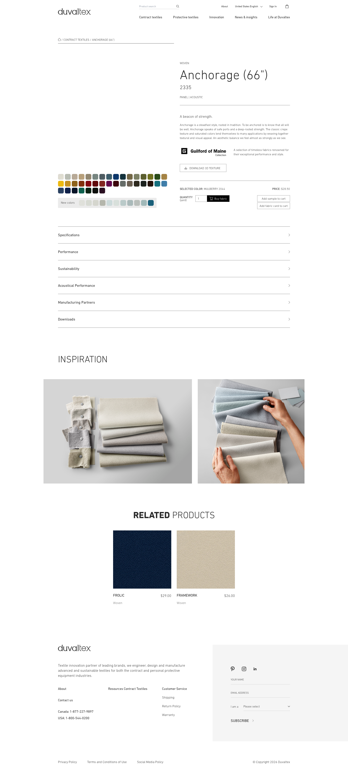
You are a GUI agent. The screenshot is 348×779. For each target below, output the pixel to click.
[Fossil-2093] (137, 184)
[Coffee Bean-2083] (150, 184)
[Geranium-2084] (88, 184)
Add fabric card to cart (274, 205)
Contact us (65, 700)
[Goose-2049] (130, 184)
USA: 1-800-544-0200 (73, 718)
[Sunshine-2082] (68, 184)
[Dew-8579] (116, 203)
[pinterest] (233, 668)
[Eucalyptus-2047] (137, 177)
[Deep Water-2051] (123, 177)
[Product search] (177, 6)
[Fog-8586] (130, 203)
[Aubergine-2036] (102, 190)
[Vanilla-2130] (81, 177)
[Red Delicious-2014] (95, 184)
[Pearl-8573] (89, 203)
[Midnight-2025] (75, 190)
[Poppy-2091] (102, 184)
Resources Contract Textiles (127, 689)
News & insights (246, 17)
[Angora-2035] (88, 177)
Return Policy (171, 706)
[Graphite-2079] (143, 184)
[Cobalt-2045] (68, 190)
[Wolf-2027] (102, 177)
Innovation (216, 17)
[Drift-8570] (82, 203)
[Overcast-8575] (137, 203)
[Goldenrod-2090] (75, 184)
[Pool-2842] (164, 184)
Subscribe (240, 721)
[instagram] (244, 669)
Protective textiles (185, 17)
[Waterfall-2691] (157, 184)
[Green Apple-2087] (150, 177)
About (224, 6)
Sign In (273, 6)
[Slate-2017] (95, 177)
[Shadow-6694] (68, 177)
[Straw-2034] (164, 177)
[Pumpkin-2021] (81, 184)
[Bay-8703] (151, 203)
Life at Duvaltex (279, 17)
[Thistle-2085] (61, 190)
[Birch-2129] (75, 177)
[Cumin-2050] (130, 177)
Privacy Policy (67, 762)
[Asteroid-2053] (123, 184)
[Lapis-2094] (116, 177)
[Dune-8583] (102, 203)
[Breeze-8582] (144, 203)
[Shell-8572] (96, 203)
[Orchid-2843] (109, 184)
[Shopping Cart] (287, 6)
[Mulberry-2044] (116, 184)
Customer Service (174, 689)
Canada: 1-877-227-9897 (76, 711)
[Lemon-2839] (61, 184)
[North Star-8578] (109, 203)
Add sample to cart (273, 198)
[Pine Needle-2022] (88, 190)
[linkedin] (255, 668)
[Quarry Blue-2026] (109, 177)
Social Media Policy (150, 762)
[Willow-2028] (143, 177)
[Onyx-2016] (95, 190)
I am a (234, 706)
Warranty (168, 715)
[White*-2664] (61, 177)
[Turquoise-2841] (81, 190)
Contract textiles (150, 17)
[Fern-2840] (157, 177)
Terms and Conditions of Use (107, 762)
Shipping (168, 697)
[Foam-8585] (123, 203)
